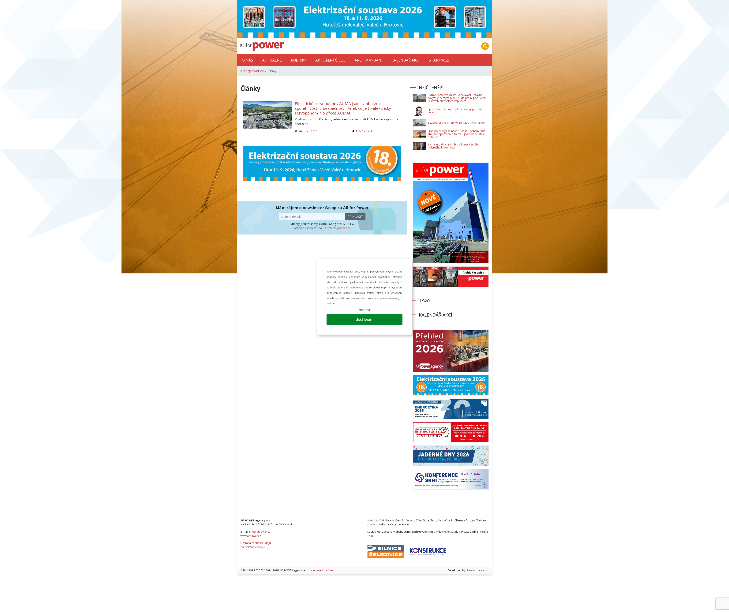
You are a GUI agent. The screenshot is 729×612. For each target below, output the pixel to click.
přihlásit (355, 217)
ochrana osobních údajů (309, 228)
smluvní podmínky (338, 228)
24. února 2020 (308, 131)
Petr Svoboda (364, 131)
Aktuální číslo (330, 60)
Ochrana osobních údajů (255, 543)
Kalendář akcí (405, 60)
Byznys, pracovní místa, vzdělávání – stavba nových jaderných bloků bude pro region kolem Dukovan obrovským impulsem (457, 98)
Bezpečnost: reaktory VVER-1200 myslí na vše (456, 122)
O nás (247, 60)
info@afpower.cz (259, 531)
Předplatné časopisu (253, 547)
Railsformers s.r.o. (478, 570)
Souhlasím (364, 319)
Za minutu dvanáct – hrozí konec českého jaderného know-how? (454, 146)
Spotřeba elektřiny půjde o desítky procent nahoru (455, 110)
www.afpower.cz (250, 536)
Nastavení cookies (321, 570)
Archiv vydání (368, 60)
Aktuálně (272, 60)
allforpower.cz (252, 71)
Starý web (439, 60)
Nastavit (364, 310)
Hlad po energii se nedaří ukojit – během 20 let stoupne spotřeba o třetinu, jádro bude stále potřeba (457, 134)
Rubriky (298, 60)
